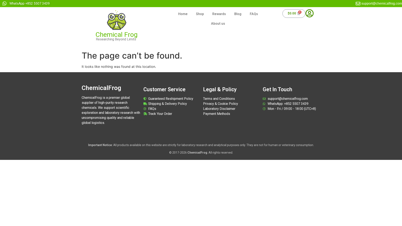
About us (218, 24)
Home (183, 14)
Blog (237, 14)
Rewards (219, 14)
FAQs (254, 14)
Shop (200, 14)
